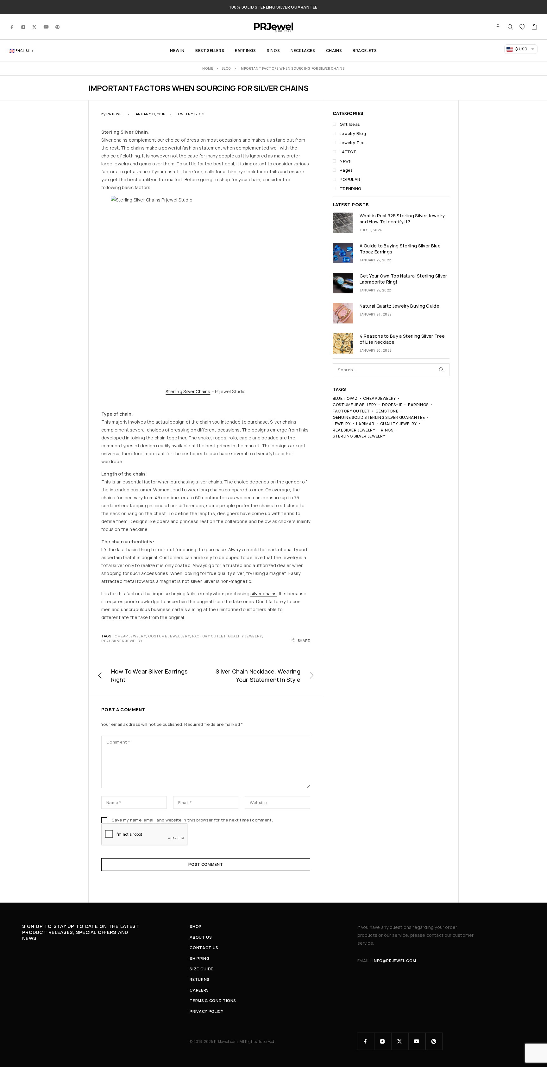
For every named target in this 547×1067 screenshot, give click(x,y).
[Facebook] (12, 26)
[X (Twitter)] (34, 26)
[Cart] (534, 27)
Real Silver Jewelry (122, 640)
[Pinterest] (57, 26)
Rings (273, 50)
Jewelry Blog (190, 114)
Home (207, 68)
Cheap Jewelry (130, 636)
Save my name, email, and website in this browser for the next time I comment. (192, 820)
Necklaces (303, 50)
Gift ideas (350, 124)
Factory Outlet (209, 636)
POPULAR (350, 179)
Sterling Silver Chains (188, 391)
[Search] (510, 27)
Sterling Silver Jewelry (359, 436)
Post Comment (205, 864)
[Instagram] (23, 26)
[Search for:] (391, 369)
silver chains (263, 594)
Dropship (392, 404)
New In (177, 50)
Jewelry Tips (353, 142)
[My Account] (498, 27)
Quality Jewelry (245, 636)
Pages (346, 170)
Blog (226, 68)
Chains (334, 50)
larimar (365, 423)
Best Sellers (209, 50)
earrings (418, 404)
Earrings (245, 50)
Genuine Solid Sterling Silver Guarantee (379, 417)
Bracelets (365, 50)
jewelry (342, 423)
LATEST (348, 152)
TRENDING (351, 188)
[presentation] (343, 223)
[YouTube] (46, 26)
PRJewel (114, 114)
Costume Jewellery (169, 636)
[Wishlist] (522, 27)
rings (387, 430)
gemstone (386, 411)
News (345, 161)
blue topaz (345, 398)
